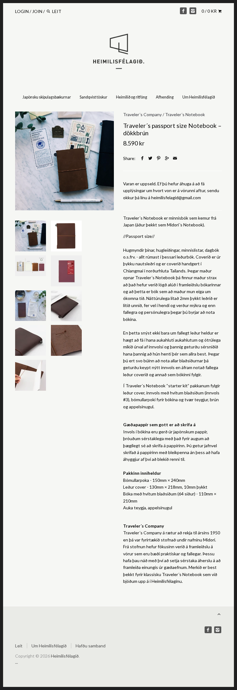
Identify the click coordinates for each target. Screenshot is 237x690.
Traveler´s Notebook (185, 114)
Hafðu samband (91, 645)
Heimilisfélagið (65, 655)
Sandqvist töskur (93, 97)
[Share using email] (175, 158)
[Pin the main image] (158, 158)
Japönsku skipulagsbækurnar (47, 97)
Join (37, 11)
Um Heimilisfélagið (198, 97)
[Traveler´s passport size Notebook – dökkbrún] (64, 160)
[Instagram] (192, 10)
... (16, 662)
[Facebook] (183, 10)
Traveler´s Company (142, 114)
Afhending (165, 97)
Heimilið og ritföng (131, 97)
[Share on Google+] (167, 158)
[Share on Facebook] (142, 158)
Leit (19, 645)
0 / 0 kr (210, 11)
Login (22, 11)
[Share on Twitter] (150, 158)
